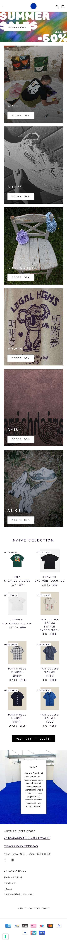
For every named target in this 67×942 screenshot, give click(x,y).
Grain (17, 722)
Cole (49, 722)
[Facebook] (5, 860)
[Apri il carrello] (63, 6)
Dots (49, 676)
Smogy (17, 676)
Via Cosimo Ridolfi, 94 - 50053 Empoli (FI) (27, 838)
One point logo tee (50, 581)
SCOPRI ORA (17, 27)
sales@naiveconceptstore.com (21, 846)
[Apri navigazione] (4, 6)
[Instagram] (12, 860)
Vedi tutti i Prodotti (33, 739)
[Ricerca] (57, 6)
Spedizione (10, 883)
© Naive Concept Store (33, 908)
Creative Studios (17, 581)
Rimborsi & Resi (13, 877)
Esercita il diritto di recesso (18, 894)
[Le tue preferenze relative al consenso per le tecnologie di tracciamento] (5, 937)
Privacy (8, 888)
